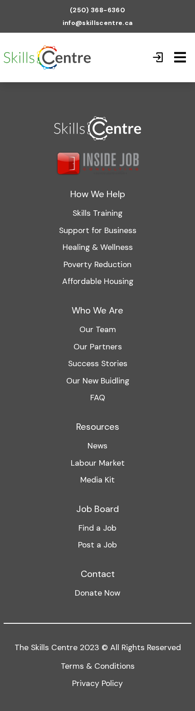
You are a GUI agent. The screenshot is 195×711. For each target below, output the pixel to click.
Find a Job (97, 528)
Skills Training (97, 213)
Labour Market (98, 463)
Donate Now (97, 593)
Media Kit (97, 480)
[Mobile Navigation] (180, 57)
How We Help (97, 194)
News (97, 446)
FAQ (97, 398)
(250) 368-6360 (97, 10)
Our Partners (97, 347)
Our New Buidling (97, 381)
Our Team (97, 329)
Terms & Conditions (98, 666)
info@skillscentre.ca (98, 23)
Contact (98, 574)
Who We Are (97, 310)
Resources (97, 427)
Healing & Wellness (98, 247)
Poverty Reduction (97, 264)
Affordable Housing (97, 281)
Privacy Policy (97, 683)
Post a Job (97, 545)
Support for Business (97, 230)
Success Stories (97, 363)
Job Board (97, 509)
